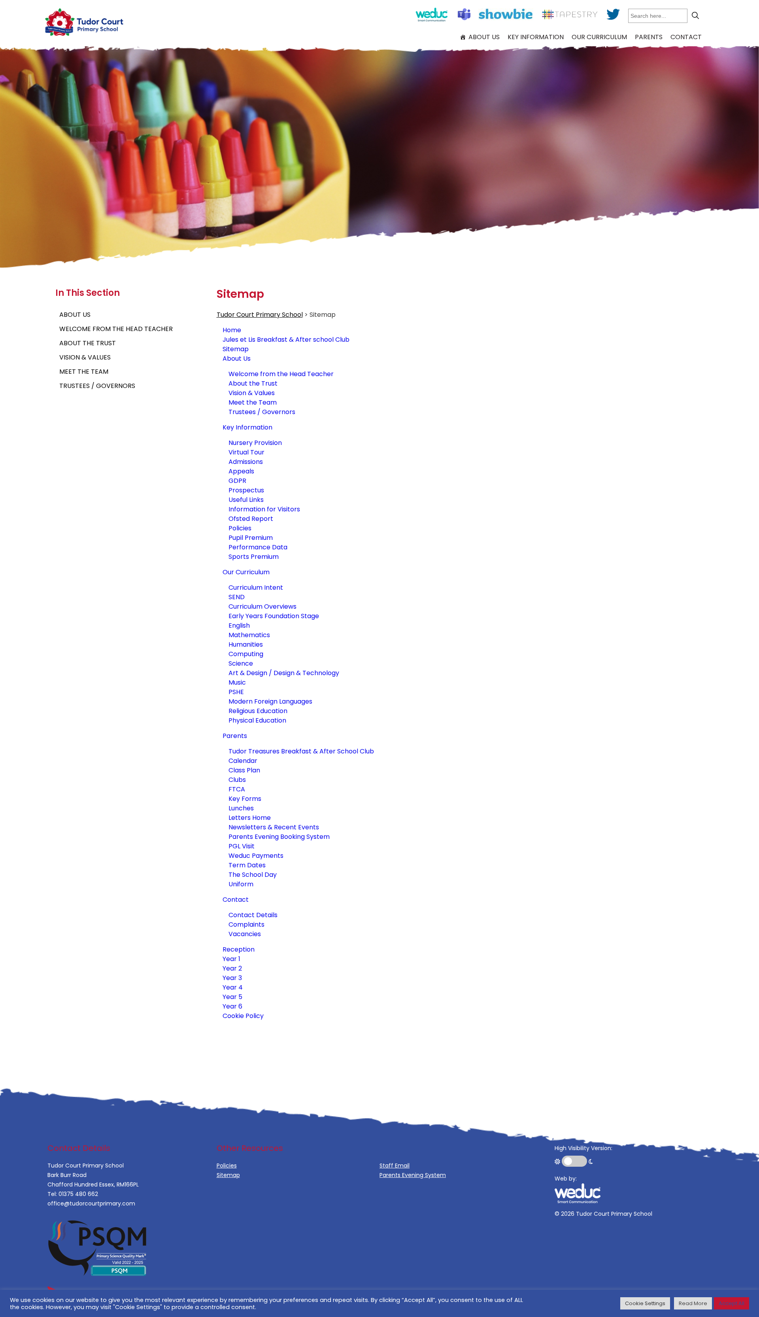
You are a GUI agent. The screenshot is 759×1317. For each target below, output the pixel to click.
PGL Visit (241, 846)
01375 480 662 (78, 1194)
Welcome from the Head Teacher (116, 328)
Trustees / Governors (97, 385)
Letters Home (249, 817)
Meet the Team (83, 371)
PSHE (236, 691)
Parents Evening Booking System (279, 836)
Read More (693, 1303)
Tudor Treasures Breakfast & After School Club (301, 751)
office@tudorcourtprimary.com (91, 1203)
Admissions (245, 461)
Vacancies (244, 934)
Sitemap (236, 349)
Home (232, 330)
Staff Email (395, 1165)
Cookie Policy (243, 1015)
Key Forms (244, 798)
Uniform (240, 884)
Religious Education (257, 710)
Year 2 (232, 968)
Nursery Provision (255, 442)
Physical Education (257, 720)
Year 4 (233, 987)
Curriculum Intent (255, 587)
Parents (649, 37)
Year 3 (232, 977)
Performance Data (257, 547)
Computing (245, 653)
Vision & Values (85, 357)
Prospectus (246, 490)
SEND (236, 597)
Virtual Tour (246, 452)
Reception (239, 949)
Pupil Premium (250, 537)
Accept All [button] (731, 1303)
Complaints (246, 924)
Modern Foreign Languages (270, 701)
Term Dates (247, 865)
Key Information (536, 37)
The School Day (252, 874)
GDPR (237, 480)
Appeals (241, 471)
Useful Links (246, 499)
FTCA (236, 789)
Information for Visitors (264, 509)
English (239, 625)
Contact (686, 37)
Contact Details (253, 915)
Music (237, 682)
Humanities (245, 644)
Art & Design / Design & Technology (283, 672)
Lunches (241, 808)
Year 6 (232, 1006)
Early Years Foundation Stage (273, 616)
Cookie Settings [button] (645, 1303)
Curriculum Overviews (262, 606)
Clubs (237, 779)
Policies (239, 528)
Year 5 (232, 996)
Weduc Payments (255, 855)
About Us (484, 37)
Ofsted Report (250, 518)
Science (240, 663)
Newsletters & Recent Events (273, 827)
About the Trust (87, 343)
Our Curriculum (599, 37)
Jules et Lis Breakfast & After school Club (286, 339)
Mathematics (249, 635)
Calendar (242, 760)
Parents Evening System (413, 1175)
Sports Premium (253, 556)
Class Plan (244, 770)
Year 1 (231, 958)
